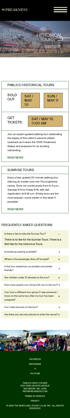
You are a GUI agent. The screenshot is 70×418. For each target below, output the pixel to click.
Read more (15, 157)
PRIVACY (35, 401)
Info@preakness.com (35, 391)
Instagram (35, 364)
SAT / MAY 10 (28, 100)
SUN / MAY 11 (52, 98)
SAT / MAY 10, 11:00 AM (43, 121)
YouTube (35, 373)
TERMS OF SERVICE (35, 396)
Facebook (35, 359)
